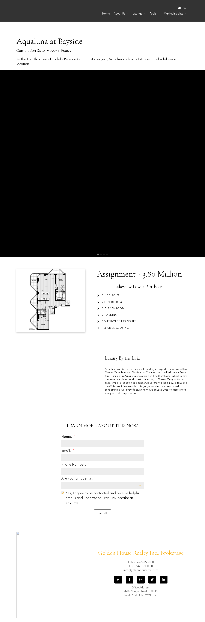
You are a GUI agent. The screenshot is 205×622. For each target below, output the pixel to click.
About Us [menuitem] (119, 13)
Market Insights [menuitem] (173, 13)
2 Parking (110, 315)
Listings (137, 13)
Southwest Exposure (119, 321)
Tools (152, 13)
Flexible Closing (115, 328)
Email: (66, 450)
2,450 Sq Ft (111, 295)
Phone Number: (74, 464)
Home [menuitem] (106, 13)
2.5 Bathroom (113, 308)
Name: (67, 436)
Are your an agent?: (77, 478)
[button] (118, 579)
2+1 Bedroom (112, 302)
